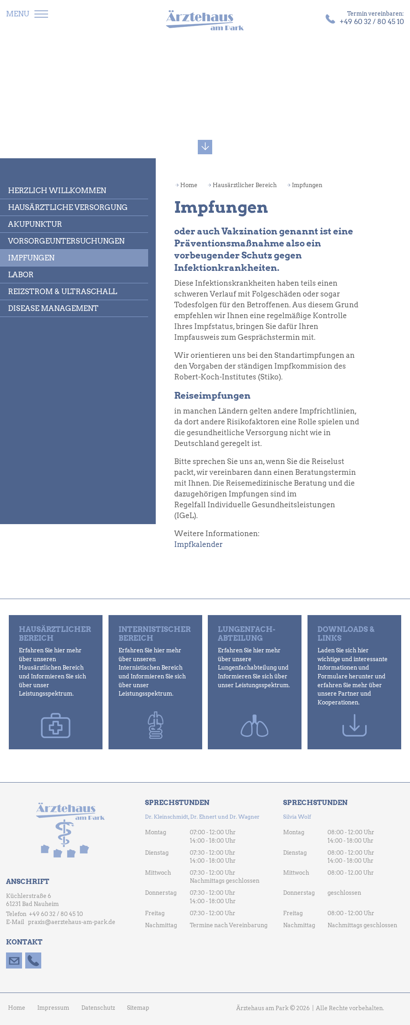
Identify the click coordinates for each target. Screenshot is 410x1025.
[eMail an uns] (14, 960)
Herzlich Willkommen (57, 190)
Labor (21, 274)
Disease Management (53, 308)
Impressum (53, 1008)
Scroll (205, 145)
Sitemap (138, 1008)
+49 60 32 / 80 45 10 (56, 914)
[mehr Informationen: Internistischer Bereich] (155, 682)
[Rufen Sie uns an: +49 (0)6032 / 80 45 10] (33, 960)
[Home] (205, 20)
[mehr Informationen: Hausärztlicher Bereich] (55, 682)
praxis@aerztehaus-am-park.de (71, 922)
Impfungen (31, 258)
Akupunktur (35, 224)
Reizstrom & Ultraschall (62, 291)
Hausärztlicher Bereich (245, 185)
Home (188, 185)
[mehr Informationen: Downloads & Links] (354, 682)
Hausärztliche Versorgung (68, 207)
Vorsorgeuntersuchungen (66, 241)
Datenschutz (98, 1008)
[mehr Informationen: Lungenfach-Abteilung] (254, 682)
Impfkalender (198, 544)
